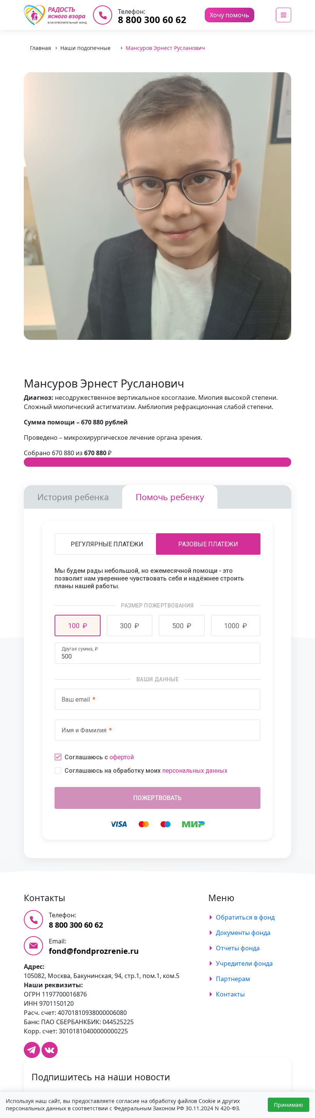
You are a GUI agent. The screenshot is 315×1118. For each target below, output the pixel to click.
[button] (78, 625)
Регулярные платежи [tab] (107, 544)
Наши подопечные (85, 48)
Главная (40, 48)
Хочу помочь (229, 15)
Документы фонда (243, 932)
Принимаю (288, 1104)
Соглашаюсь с (99, 757)
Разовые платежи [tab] (208, 544)
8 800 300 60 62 (152, 19)
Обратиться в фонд (245, 917)
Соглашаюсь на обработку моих (146, 770)
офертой (121, 757)
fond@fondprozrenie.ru (94, 951)
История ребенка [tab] (73, 496)
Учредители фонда (244, 963)
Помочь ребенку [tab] (170, 496)
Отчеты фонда (238, 948)
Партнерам (233, 979)
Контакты (230, 994)
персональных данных (194, 770)
